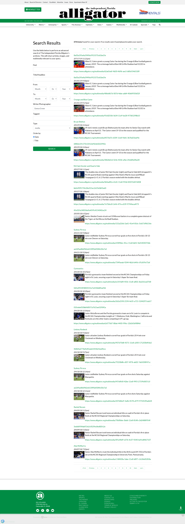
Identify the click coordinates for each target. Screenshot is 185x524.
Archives (133, 499)
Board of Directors (36, 2)
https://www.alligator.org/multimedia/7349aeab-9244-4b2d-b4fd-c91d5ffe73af (117, 262)
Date (36, 137)
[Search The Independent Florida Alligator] (159, 25)
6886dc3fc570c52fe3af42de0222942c (90, 144)
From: (35, 84)
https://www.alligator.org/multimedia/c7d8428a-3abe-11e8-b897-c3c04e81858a (118, 459)
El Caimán (134, 25)
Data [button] (100, 25)
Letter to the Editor (138, 501)
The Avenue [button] (76, 25)
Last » (141, 49)
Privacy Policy (110, 507)
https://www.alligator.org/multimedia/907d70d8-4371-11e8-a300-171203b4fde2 (118, 343)
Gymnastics (78, 268)
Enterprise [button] (53, 25)
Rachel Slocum (79, 407)
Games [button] (109, 25)
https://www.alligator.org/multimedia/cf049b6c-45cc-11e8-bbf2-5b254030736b (117, 243)
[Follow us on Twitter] (38, 510)
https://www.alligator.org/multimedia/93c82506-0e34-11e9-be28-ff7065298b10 (107, 116)
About (26, 2)
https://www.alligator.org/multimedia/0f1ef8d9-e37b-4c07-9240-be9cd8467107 (118, 440)
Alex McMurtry (80, 446)
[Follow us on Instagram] (48, 510)
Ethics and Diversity (138, 496)
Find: (35, 65)
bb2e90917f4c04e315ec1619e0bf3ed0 (90, 188)
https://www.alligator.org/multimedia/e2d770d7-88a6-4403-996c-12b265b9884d (107, 323)
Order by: (37, 133)
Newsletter (34, 9)
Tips (154, 25)
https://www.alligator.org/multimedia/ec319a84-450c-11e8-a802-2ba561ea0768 (118, 282)
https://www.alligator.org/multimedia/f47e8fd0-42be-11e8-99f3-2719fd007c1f (117, 381)
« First (84, 49)
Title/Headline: (39, 75)
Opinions (82, 501)
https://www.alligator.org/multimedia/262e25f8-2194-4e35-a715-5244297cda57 (118, 301)
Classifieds (52, 2)
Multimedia (83, 505)
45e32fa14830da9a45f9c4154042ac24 (90, 210)
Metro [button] (41, 25)
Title (36, 140)
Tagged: (36, 114)
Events (81, 509)
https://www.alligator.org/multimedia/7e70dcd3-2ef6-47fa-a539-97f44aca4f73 (106, 204)
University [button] (30, 25)
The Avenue (83, 499)
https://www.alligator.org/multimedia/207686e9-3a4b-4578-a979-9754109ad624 (118, 401)
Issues (66, 2)
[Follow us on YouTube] (52, 510)
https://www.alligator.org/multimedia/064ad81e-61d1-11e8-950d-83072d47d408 (107, 182)
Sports (81, 497)
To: (34, 94)
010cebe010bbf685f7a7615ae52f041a (90, 307)
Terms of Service (111, 505)
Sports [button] (64, 25)
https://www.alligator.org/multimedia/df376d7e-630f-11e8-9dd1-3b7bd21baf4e (106, 138)
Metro (81, 496)
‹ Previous (91, 49)
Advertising (109, 499)
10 (130, 49)
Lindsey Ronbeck (80, 329)
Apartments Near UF (80, 2)
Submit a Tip (134, 503)
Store (71, 2)
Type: (35, 123)
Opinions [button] (89, 25)
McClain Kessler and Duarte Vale (87, 166)
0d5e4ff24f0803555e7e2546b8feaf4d (90, 288)
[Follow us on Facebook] (43, 510)
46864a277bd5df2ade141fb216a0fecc (90, 349)
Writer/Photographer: (42, 104)
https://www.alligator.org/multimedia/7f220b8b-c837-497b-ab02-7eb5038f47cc (117, 362)
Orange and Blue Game (83, 99)
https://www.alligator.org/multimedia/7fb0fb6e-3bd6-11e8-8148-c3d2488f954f (117, 420)
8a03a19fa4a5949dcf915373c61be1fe (90, 55)
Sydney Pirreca (80, 230)
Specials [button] (144, 25)
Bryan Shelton (79, 122)
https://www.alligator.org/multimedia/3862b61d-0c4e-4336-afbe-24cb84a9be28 (106, 160)
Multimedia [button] (120, 25)
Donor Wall (109, 503)
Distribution (135, 497)
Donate (107, 501)
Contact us (109, 497)
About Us (108, 496)
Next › (135, 49)
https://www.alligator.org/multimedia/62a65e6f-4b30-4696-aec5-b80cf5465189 (106, 71)
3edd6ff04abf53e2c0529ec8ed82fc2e (89, 426)
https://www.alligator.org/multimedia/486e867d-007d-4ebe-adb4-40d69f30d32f (107, 93)
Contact (45, 2)
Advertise (60, 2)
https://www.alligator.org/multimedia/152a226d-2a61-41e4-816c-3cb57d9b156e (118, 223)
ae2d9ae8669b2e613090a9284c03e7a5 (90, 249)
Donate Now (154, 2)
